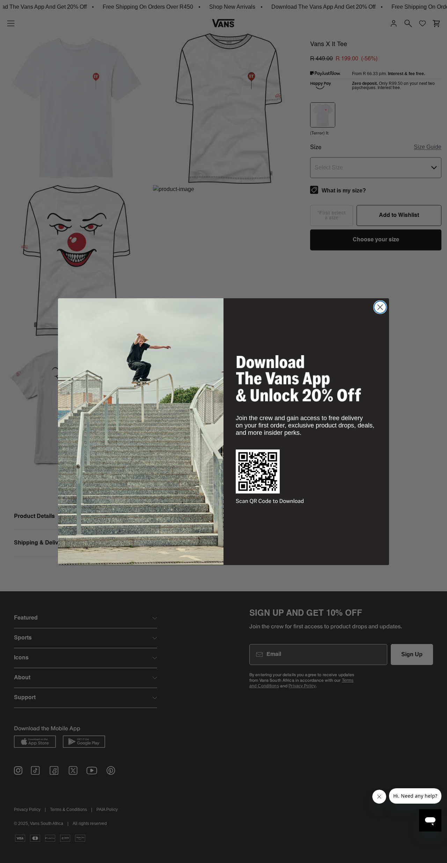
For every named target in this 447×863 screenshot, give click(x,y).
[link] (298, 378)
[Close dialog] (380, 307)
